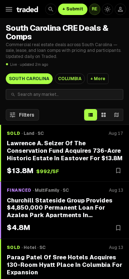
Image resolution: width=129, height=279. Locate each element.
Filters (26, 115)
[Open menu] (9, 9)
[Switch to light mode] (107, 9)
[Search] (51, 9)
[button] (64, 153)
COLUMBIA (70, 79)
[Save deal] (118, 171)
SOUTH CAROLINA (29, 79)
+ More (97, 79)
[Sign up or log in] (120, 9)
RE (94, 9)
